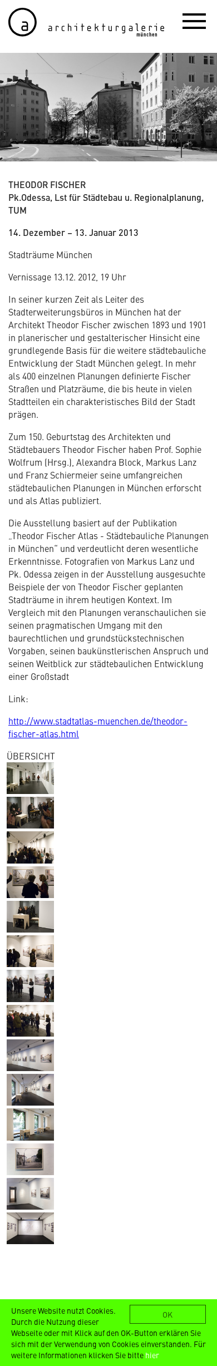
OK (167, 1314)
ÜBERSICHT (31, 755)
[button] (194, 20)
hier (152, 1354)
